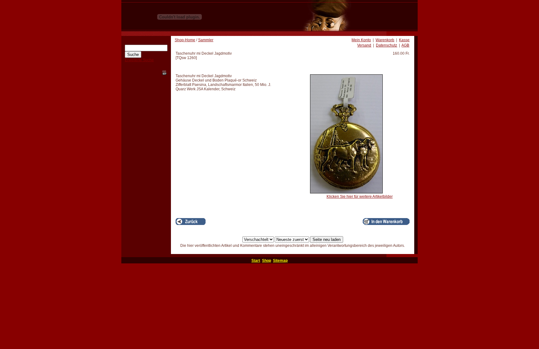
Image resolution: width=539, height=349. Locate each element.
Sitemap (280, 260)
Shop (266, 260)
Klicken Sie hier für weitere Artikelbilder (360, 196)
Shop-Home (185, 40)
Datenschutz (386, 45)
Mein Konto (361, 40)
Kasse (404, 40)
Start (255, 260)
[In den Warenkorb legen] (386, 221)
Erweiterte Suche (139, 60)
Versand (364, 45)
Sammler (205, 40)
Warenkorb (385, 40)
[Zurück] (191, 221)
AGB (405, 45)
